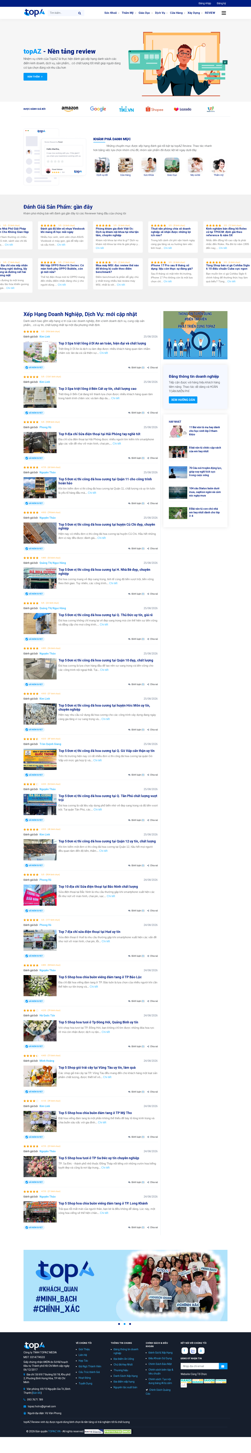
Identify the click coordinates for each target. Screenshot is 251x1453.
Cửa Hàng (176, 12)
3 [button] (130, 1324)
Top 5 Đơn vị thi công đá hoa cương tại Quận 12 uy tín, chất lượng (107, 841)
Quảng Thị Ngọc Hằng (53, 562)
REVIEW (210, 12)
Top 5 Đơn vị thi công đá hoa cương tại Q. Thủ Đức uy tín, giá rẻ (105, 615)
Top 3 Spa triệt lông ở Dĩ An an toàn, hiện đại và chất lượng (102, 343)
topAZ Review (34, 12)
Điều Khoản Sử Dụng (160, 1358)
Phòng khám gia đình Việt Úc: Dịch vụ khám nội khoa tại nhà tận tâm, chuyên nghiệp (130, 232)
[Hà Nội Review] (186, 1380)
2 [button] (125, 1324)
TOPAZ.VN (54, 1431)
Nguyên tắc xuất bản (125, 1387)
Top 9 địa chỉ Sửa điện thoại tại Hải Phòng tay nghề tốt (99, 434)
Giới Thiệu (84, 1349)
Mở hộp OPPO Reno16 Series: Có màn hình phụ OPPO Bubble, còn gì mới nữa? (75, 269)
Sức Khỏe (149, 175)
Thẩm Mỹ (128, 12)
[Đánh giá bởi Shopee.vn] (154, 108)
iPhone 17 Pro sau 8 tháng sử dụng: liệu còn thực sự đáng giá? (185, 267)
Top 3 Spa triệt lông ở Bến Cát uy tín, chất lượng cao (97, 389)
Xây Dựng (194, 12)
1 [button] (119, 1324)
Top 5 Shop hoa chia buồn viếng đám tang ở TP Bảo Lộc (100, 977)
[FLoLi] (184, 1385)
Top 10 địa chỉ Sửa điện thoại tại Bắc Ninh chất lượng (98, 886)
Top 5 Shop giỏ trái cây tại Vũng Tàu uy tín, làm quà (97, 1067)
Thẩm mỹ (218, 175)
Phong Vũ (45, 427)
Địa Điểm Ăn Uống (124, 1358)
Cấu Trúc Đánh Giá (89, 1372)
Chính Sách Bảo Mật (160, 1364)
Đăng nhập (205, 3)
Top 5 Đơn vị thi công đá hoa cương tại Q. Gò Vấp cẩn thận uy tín (106, 751)
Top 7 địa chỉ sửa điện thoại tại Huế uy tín (89, 932)
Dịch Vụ (160, 12)
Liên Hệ (83, 1355)
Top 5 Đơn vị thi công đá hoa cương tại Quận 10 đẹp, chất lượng (105, 660)
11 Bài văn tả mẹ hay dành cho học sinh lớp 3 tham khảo (204, 431)
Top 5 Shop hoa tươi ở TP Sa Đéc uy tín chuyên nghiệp (98, 1158)
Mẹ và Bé (195, 175)
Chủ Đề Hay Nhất (123, 1364)
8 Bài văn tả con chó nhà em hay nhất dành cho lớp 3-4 (204, 512)
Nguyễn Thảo (48, 472)
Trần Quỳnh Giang (50, 744)
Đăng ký (221, 3)
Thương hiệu (121, 1370)
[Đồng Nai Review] (220, 1380)
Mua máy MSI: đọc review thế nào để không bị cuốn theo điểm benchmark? (130, 269)
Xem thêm (33, 76)
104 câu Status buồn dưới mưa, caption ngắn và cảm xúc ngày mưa (205, 492)
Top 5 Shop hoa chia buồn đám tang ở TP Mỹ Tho (95, 1113)
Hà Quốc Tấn (47, 1015)
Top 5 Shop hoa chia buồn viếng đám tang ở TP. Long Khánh (103, 1203)
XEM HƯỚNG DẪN (183, 400)
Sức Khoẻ (110, 12)
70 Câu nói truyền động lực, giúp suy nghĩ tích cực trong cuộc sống (205, 472)
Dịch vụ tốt (102, 175)
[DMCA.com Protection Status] (118, 1431)
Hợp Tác (83, 1360)
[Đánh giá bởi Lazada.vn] (182, 108)
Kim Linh (45, 336)
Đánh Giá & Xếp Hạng (160, 1352)
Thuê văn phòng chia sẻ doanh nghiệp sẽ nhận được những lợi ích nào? (184, 232)
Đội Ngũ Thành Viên (90, 1366)
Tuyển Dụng (85, 1383)
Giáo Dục (144, 12)
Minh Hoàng (47, 1060)
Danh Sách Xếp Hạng (126, 1375)
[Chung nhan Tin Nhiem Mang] (94, 1431)
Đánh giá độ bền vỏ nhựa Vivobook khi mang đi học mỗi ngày (75, 230)
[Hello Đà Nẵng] (197, 1380)
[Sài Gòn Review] (209, 1380)
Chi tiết (22, 244)
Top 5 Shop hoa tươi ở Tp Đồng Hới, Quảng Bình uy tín (98, 1022)
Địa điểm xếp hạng (124, 1381)
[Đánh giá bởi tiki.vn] (126, 108)
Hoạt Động (85, 1377)
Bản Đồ (37, 1392)
